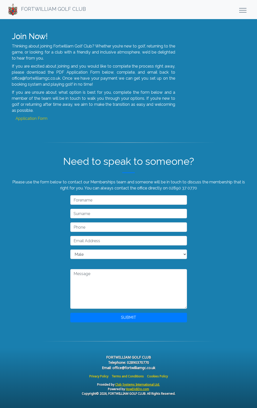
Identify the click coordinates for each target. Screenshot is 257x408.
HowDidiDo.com (137, 389)
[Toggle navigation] (242, 10)
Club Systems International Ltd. (137, 384)
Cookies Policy (157, 376)
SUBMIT (128, 317)
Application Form (31, 118)
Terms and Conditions (128, 376)
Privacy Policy (98, 376)
